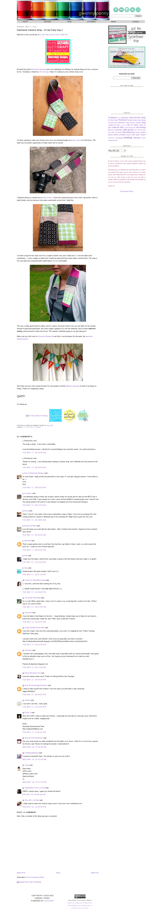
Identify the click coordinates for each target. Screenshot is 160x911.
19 (23, 738)
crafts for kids (118, 127)
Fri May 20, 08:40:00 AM (33, 794)
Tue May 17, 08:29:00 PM (34, 695)
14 (23, 650)
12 (23, 613)
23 (23, 800)
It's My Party (29, 427)
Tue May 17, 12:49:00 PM (34, 592)
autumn (138, 123)
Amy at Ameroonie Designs (34, 473)
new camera (77, 140)
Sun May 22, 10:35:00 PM (34, 807)
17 (23, 700)
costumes (123, 125)
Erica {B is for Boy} (32, 800)
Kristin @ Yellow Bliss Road (35, 580)
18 (23, 712)
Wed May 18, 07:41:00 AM (34, 759)
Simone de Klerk (30, 526)
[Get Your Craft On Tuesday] (37, 416)
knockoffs (118, 132)
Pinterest (122, 120)
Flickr (119, 118)
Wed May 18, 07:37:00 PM (34, 782)
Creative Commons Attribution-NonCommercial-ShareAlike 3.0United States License (80, 905)
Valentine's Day (123, 123)
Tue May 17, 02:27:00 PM (34, 607)
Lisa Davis (28, 493)
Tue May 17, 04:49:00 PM (34, 680)
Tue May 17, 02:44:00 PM (34, 622)
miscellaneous (128, 132)
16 (23, 685)
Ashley (27, 700)
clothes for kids (114, 125)
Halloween (124, 118)
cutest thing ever (130, 127)
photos (110, 135)
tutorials (137, 138)
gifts (125, 130)
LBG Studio (47, 198)
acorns (132, 123)
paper (138, 132)
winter (144, 138)
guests (131, 130)
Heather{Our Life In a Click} (35, 788)
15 (23, 673)
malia (27, 765)
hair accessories (140, 130)
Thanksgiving (112, 122)
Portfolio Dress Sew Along (136, 120)
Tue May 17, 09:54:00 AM (34, 550)
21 (23, 765)
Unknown (27, 541)
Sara (26, 568)
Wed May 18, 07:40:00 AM (34, 747)
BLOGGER (49, 901)
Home (58, 873)
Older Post (95, 873)
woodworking (112, 140)
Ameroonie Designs (38, 69)
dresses (111, 130)
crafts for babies (132, 125)
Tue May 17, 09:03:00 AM (34, 488)
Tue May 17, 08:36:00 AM (34, 467)
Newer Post (21, 873)
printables (122, 135)
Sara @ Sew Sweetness (34, 738)
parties (143, 132)
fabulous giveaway (72, 386)
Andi (25, 556)
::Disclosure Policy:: (127, 191)
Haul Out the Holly (137, 118)
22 (23, 788)
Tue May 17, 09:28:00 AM (34, 520)
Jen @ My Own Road (32, 598)
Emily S (28, 712)
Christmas (112, 118)
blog (144, 122)
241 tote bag (43, 72)
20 (23, 753)
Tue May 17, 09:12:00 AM (34, 505)
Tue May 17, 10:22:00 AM (34, 562)
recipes (143, 135)
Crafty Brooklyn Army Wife (34, 628)
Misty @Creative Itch (32, 673)
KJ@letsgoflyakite (31, 753)
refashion (111, 138)
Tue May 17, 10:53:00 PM (34, 707)
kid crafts (111, 132)
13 (23, 628)
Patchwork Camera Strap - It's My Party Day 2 (40, 30)
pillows (116, 135)
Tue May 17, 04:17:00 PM (34, 667)
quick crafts (131, 135)
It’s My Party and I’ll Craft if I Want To (53, 35)
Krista (26, 511)
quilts (138, 135)
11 (23, 598)
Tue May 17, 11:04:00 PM (34, 732)
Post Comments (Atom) (35, 877)
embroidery (119, 130)
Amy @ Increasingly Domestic (36, 685)
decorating (141, 127)
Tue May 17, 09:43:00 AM (34, 535)
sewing (38, 427)
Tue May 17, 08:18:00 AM (34, 453)
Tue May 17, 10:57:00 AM (34, 574)
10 (23, 580)
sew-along (119, 138)
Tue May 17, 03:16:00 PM (34, 645)
